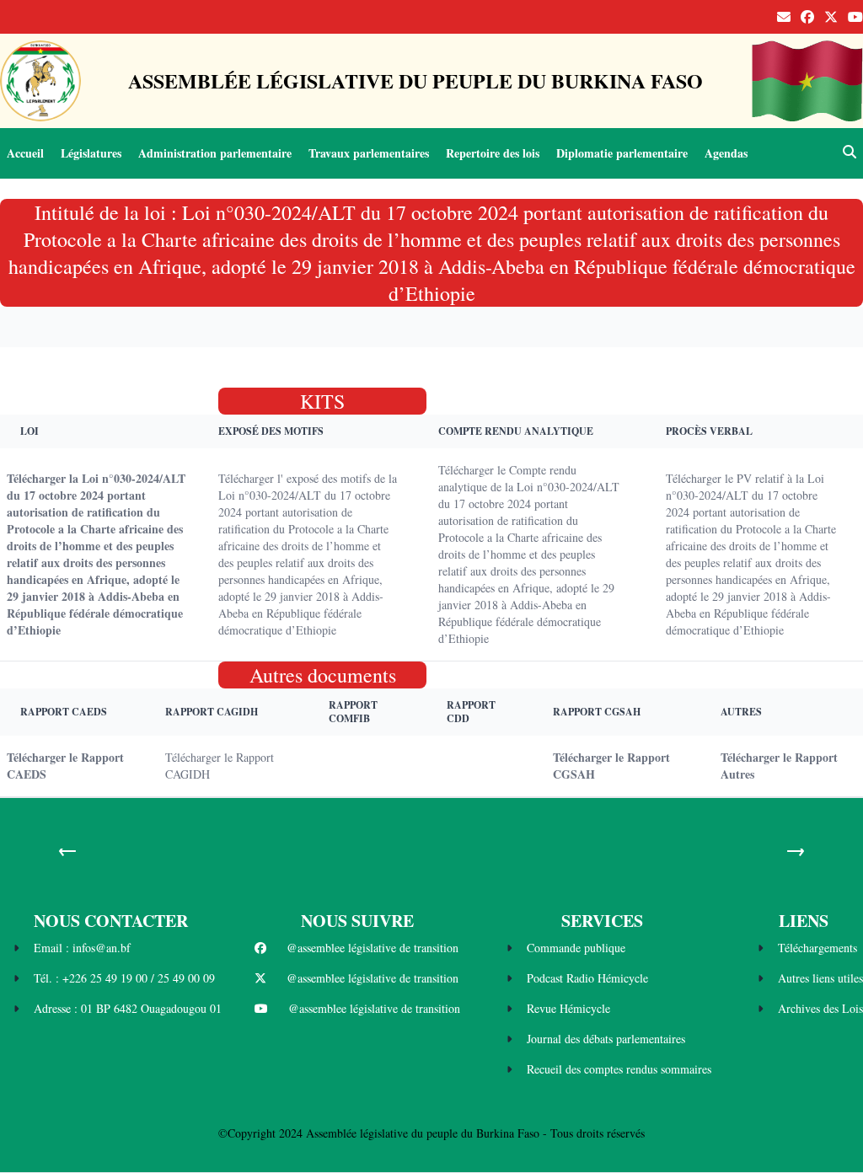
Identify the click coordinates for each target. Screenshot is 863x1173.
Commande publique (576, 948)
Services (602, 920)
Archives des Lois (820, 1008)
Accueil (25, 153)
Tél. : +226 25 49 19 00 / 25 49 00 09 (124, 978)
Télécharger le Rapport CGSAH (611, 765)
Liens (803, 920)
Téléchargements (817, 948)
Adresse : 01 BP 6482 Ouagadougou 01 (128, 1008)
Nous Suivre (357, 920)
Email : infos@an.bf (82, 948)
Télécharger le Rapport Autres (779, 765)
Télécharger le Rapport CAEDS (65, 765)
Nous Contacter (111, 920)
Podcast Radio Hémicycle (587, 978)
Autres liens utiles (820, 978)
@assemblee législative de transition (372, 948)
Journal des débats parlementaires (606, 1039)
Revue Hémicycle (568, 1008)
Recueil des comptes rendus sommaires (619, 1069)
